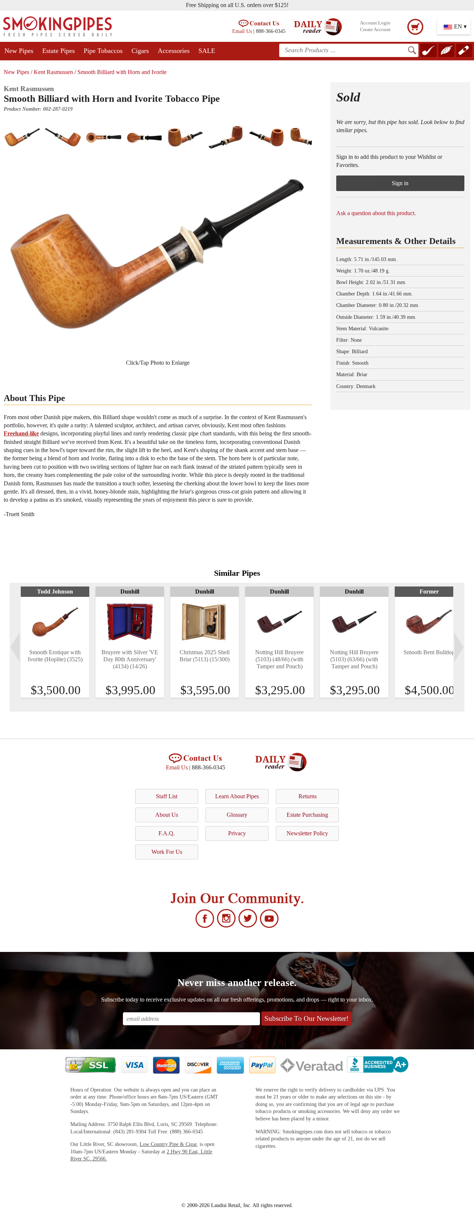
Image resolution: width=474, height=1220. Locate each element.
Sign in (400, 183)
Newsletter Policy (307, 833)
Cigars (140, 50)
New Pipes (18, 50)
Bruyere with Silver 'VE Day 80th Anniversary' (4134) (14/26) (129, 659)
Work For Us (166, 852)
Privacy (237, 833)
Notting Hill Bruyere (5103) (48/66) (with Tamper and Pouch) (279, 659)
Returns (307, 796)
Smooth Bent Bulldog (429, 652)
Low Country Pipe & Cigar (168, 1144)
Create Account (375, 29)
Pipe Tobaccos (103, 50)
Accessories (174, 50)
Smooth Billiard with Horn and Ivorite (122, 72)
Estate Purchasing (307, 815)
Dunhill (129, 591)
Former (429, 591)
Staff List (166, 796)
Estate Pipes (58, 50)
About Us (166, 815)
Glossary (237, 815)
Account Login (375, 23)
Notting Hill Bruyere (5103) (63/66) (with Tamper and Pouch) (354, 659)
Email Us (242, 31)
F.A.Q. (166, 833)
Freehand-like (21, 433)
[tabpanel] (55, 642)
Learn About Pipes (237, 796)
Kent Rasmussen (53, 72)
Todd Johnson (55, 591)
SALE (206, 50)
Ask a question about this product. (376, 213)
